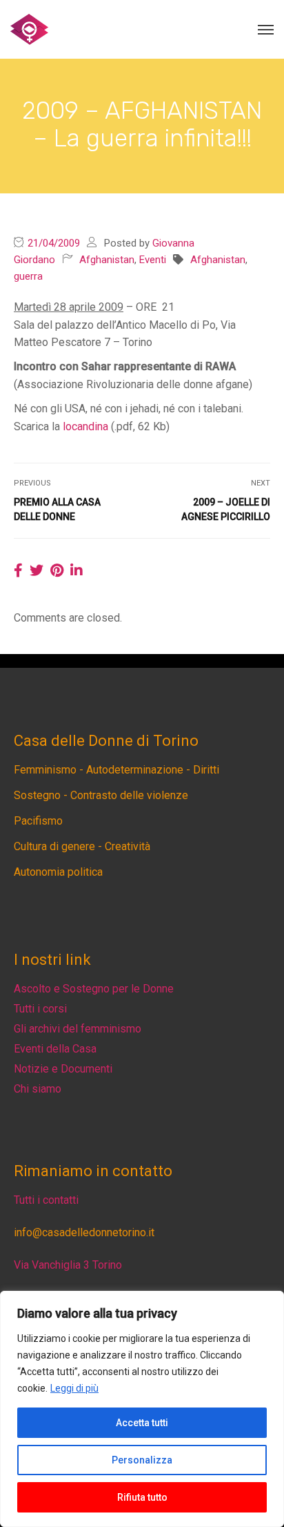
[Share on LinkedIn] (76, 570)
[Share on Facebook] (18, 570)
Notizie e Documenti (63, 1068)
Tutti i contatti (46, 1200)
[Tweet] (36, 570)
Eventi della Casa (55, 1048)
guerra (28, 276)
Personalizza (142, 1460)
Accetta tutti (142, 1422)
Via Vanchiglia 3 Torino (68, 1264)
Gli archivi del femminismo (77, 1028)
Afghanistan (106, 259)
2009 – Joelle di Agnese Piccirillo (225, 509)
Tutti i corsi (40, 1008)
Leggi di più (74, 1388)
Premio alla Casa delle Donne (57, 509)
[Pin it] (56, 570)
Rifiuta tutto (142, 1497)
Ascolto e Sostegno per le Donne (94, 988)
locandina (85, 426)
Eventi (152, 259)
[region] (142, 1409)
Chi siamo (37, 1088)
